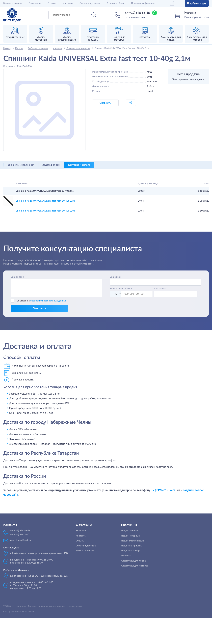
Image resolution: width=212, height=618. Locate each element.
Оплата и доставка (90, 3)
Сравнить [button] (105, 103)
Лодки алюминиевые (132, 541)
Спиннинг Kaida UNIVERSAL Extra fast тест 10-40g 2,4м (45, 201)
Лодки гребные (129, 531)
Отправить (39, 308)
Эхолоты (126, 556)
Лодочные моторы (131, 551)
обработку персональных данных (48, 301)
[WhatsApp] (154, 12)
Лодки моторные (130, 536)
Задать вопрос (50, 165)
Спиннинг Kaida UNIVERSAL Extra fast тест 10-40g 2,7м (45, 211)
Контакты (68, 3)
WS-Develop (28, 612)
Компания (81, 531)
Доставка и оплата (79, 165)
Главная (12, 3)
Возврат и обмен (115, 3)
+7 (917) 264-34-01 (20, 535)
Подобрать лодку (196, 3)
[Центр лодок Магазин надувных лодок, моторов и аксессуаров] (12, 15)
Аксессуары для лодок (133, 561)
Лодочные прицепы (131, 546)
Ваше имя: (115, 277)
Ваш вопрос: (17, 277)
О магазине (35, 3)
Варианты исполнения (20, 165)
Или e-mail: (160, 289)
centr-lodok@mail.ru (20, 540)
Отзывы (52, 3)
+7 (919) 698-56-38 (137, 12)
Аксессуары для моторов (134, 566)
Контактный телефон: (121, 289)
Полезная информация (143, 3)
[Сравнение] (172, 3)
